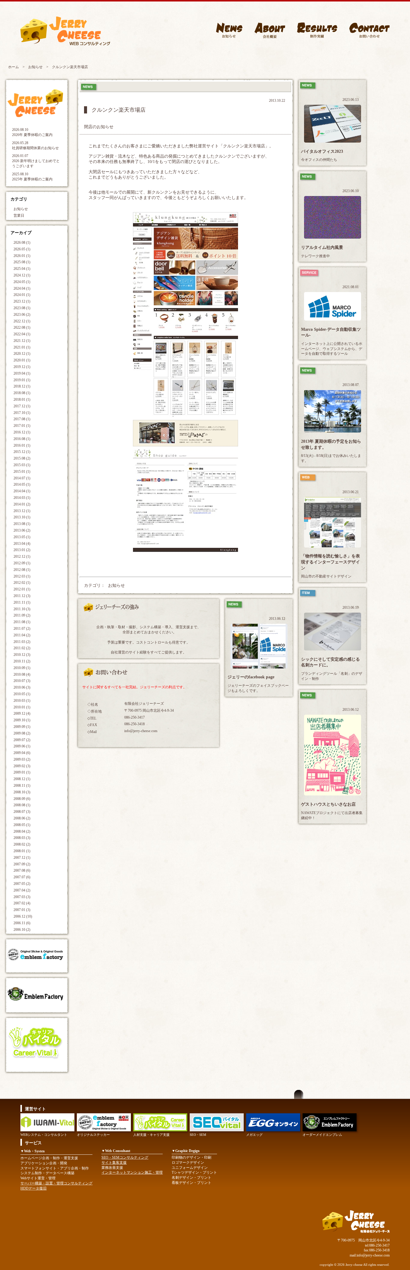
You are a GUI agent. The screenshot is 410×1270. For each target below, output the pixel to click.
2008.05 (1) (22, 825)
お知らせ (35, 67)
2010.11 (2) (22, 661)
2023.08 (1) (22, 308)
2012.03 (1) (22, 576)
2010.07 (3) (22, 681)
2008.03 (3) (22, 838)
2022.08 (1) (22, 327)
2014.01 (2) (22, 504)
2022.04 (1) (22, 334)
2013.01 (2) (22, 550)
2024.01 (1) (22, 295)
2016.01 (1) (22, 445)
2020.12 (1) (22, 353)
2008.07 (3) (22, 812)
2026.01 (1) (22, 256)
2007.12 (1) (22, 857)
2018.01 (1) (22, 399)
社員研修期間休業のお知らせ (35, 148)
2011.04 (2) (22, 635)
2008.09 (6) (22, 799)
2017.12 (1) (22, 406)
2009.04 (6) (22, 753)
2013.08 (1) (22, 524)
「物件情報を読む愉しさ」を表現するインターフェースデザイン (330, 562)
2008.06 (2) (22, 818)
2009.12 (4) (22, 713)
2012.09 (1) (22, 563)
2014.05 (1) (22, 484)
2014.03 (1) (22, 498)
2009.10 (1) (22, 720)
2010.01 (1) (22, 707)
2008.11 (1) (22, 785)
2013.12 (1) (22, 511)
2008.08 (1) (22, 805)
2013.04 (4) (22, 543)
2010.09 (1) (22, 668)
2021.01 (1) (22, 347)
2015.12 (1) (22, 452)
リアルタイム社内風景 (322, 247)
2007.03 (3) (22, 897)
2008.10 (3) (22, 792)
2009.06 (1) (22, 746)
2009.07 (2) (22, 740)
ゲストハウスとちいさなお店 (328, 804)
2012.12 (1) (22, 556)
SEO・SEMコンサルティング (124, 1157)
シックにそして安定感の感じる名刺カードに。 (330, 662)
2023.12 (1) (22, 301)
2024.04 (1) (22, 288)
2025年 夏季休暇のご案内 (32, 179)
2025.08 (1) (22, 262)
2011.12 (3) (22, 596)
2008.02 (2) (22, 844)
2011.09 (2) (22, 615)
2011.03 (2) (22, 642)
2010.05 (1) (22, 694)
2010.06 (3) (22, 687)
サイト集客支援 (114, 1162)
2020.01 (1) (22, 360)
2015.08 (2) (22, 458)
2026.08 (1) (22, 242)
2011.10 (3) (22, 609)
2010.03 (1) (22, 700)
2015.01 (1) (22, 471)
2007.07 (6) (22, 877)
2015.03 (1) (22, 465)
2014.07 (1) (22, 478)
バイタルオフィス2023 (322, 151)
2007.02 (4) (22, 903)
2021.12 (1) (22, 341)
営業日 (19, 215)
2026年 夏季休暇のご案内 (32, 135)
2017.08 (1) (22, 419)
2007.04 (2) (22, 890)
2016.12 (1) (22, 432)
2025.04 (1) (22, 269)
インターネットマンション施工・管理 (132, 1172)
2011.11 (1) (22, 602)
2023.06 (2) (22, 314)
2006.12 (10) (23, 916)
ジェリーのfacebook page (251, 677)
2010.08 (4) (22, 674)
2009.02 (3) (22, 766)
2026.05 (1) (22, 249)
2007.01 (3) (22, 910)
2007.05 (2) (22, 884)
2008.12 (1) (22, 779)
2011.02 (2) (22, 648)
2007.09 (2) (22, 864)
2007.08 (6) (22, 870)
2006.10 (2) (22, 930)
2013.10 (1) (22, 517)
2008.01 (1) (22, 851)
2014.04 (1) (22, 491)
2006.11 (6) (22, 923)
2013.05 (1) (22, 537)
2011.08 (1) (22, 622)
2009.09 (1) (22, 727)
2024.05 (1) (22, 282)
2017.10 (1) (22, 413)
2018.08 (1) (22, 393)
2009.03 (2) (22, 759)
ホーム (13, 67)
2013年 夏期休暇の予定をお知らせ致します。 (331, 444)
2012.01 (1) (22, 589)
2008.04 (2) (22, 831)
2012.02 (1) (22, 583)
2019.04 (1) (22, 373)
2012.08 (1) (22, 570)
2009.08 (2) (22, 733)
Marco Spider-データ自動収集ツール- (331, 332)
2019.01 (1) (22, 380)
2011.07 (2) (22, 628)
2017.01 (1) (22, 426)
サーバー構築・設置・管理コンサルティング (56, 1183)
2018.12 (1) (22, 386)
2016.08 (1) (22, 439)
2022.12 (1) (22, 321)
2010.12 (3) (22, 655)
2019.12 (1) (22, 367)
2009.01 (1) (22, 772)
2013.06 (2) (22, 530)
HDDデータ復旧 (33, 1188)
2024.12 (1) (22, 275)
